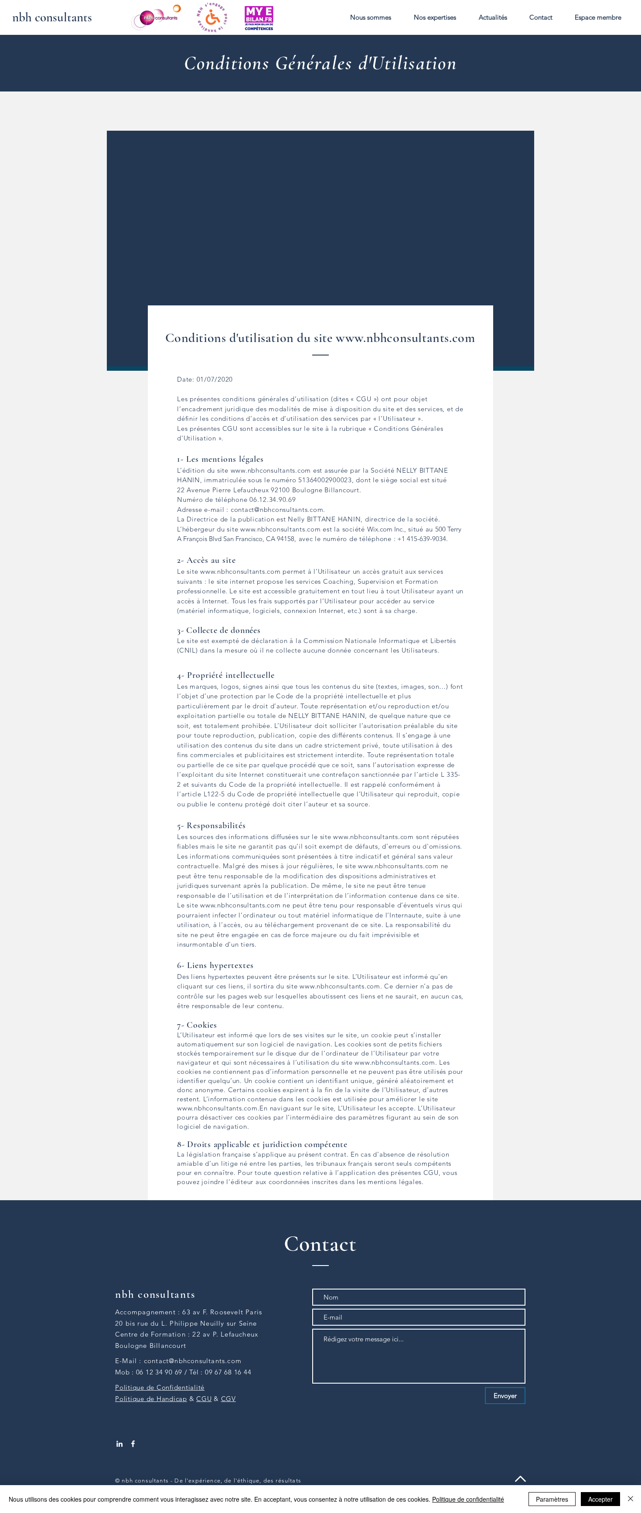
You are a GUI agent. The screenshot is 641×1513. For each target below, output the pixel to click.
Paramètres (552, 1499)
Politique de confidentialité (468, 1499)
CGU (203, 1399)
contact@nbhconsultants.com (277, 509)
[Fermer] (630, 1499)
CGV (228, 1399)
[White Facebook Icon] (133, 1443)
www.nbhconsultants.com (405, 338)
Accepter (600, 1499)
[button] (370, 17)
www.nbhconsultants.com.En (222, 1108)
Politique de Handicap (151, 1399)
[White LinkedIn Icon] (119, 1443)
